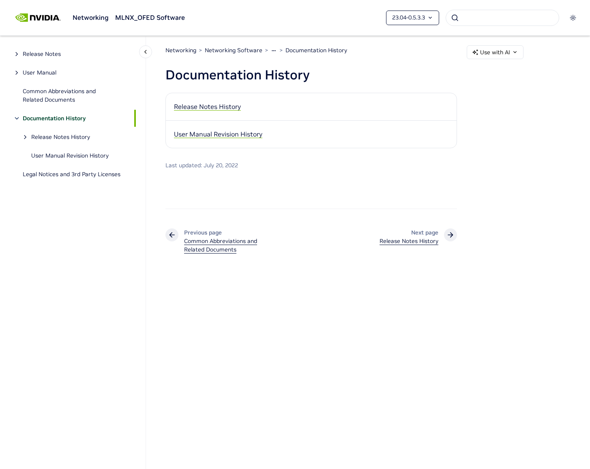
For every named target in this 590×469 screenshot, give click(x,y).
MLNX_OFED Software (150, 17)
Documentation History (54, 118)
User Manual (39, 72)
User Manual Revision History (70, 155)
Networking (91, 17)
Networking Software (233, 50)
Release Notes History (60, 137)
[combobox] (502, 18)
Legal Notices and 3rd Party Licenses (71, 174)
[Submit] (454, 17)
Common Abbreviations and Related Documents (59, 95)
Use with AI (495, 52)
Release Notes (42, 54)
